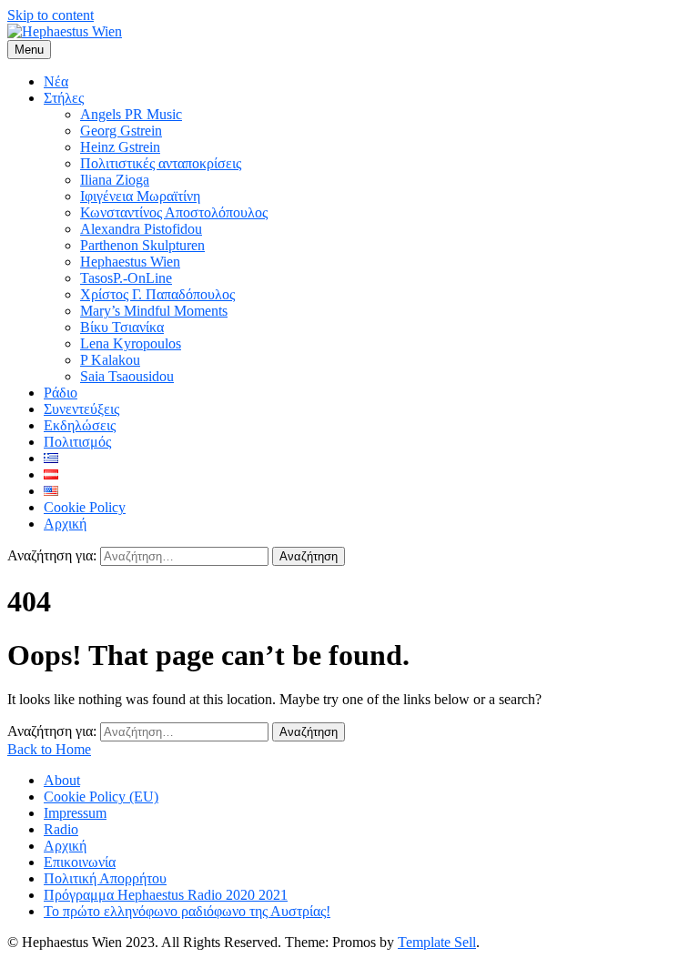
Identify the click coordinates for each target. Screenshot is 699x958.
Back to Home (49, 749)
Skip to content (50, 15)
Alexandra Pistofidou (141, 229)
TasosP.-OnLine (126, 278)
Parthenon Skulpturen (142, 245)
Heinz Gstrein (120, 147)
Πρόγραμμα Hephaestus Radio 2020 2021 (166, 895)
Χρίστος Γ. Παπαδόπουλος (157, 294)
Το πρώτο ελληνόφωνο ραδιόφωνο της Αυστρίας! (187, 911)
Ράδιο (60, 392)
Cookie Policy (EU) (101, 796)
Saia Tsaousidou (127, 376)
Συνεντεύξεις (81, 409)
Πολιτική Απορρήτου (105, 878)
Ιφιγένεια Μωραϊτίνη (140, 196)
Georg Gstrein (121, 130)
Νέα (56, 81)
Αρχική (65, 523)
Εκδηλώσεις (80, 425)
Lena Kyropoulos (130, 343)
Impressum (75, 813)
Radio (61, 829)
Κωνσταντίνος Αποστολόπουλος (174, 212)
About (62, 780)
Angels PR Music (131, 114)
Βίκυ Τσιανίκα (122, 327)
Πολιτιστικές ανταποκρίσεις (160, 163)
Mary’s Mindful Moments (154, 310)
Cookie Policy (85, 507)
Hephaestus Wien (130, 261)
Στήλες (64, 98)
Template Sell (437, 942)
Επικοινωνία (80, 862)
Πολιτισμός (77, 441)
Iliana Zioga (114, 179)
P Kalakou (110, 360)
